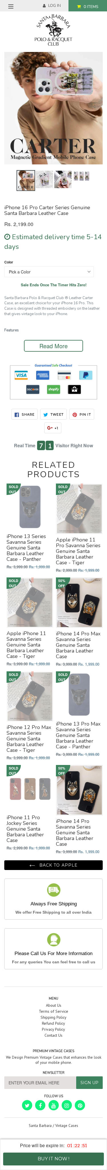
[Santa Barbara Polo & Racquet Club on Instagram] (67, 1105)
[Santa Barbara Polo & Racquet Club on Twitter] (27, 1105)
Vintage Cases (66, 1125)
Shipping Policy (53, 1017)
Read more (53, 346)
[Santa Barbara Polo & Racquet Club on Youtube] (54, 1105)
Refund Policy (53, 1023)
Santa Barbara (40, 1125)
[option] (26, 180)
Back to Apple (58, 865)
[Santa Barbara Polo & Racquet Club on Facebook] (40, 1105)
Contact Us (53, 1035)
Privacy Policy (53, 1029)
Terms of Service (53, 1011)
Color (8, 262)
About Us (53, 1005)
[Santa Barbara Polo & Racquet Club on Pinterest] (80, 1105)
